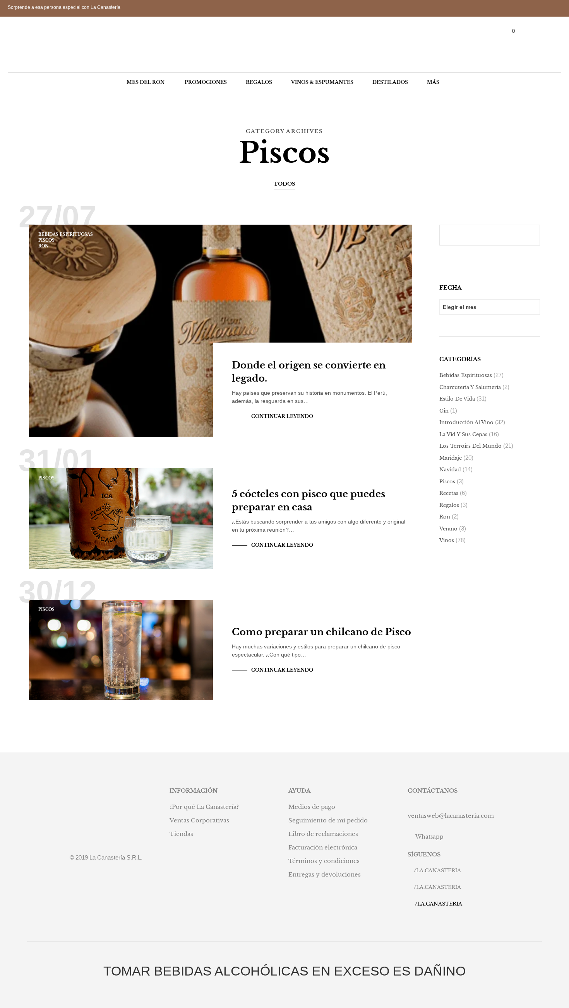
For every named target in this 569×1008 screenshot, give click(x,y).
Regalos (259, 82)
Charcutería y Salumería (470, 387)
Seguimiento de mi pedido (328, 820)
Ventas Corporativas (199, 820)
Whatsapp (429, 836)
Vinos (446, 540)
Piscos (46, 240)
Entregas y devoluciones (324, 874)
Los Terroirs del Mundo (470, 446)
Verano (448, 528)
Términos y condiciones (324, 861)
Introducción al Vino (466, 422)
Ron (43, 246)
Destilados (390, 82)
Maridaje (450, 458)
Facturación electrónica (322, 847)
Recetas (448, 493)
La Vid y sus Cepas (463, 434)
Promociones (206, 82)
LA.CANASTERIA (438, 870)
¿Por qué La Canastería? (204, 806)
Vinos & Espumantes (322, 82)
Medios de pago (311, 806)
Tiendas (181, 833)
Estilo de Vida (457, 399)
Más (433, 82)
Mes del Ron (146, 82)
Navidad (450, 469)
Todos (284, 184)
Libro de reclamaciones (323, 833)
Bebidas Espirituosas (65, 234)
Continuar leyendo (282, 416)
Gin (444, 411)
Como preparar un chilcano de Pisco (321, 632)
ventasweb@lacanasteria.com (451, 815)
